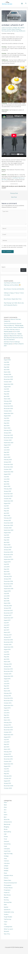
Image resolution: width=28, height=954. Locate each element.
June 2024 (7, 420)
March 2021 (7, 515)
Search (3, 267)
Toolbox (6, 914)
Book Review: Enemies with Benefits (14, 289)
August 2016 (7, 649)
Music (13, 29)
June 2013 (6, 742)
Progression (7, 890)
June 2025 (6, 391)
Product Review (8, 887)
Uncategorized (8, 926)
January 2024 (7, 433)
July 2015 (6, 681)
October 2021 (7, 498)
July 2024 (6, 418)
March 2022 (7, 486)
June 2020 (7, 537)
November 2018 (8, 583)
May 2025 (6, 394)
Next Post (14, 197)
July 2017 (6, 622)
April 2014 (6, 717)
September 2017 (8, 618)
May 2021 (6, 510)
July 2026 (6, 362)
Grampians (7, 848)
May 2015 (6, 686)
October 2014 (7, 703)
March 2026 (7, 372)
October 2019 (7, 557)
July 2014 (6, 710)
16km (5, 805)
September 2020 (8, 530)
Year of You (7, 934)
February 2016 (8, 664)
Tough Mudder (8, 917)
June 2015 (6, 683)
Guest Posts (7, 851)
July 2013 (6, 739)
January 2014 (7, 725)
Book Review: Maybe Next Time (12, 299)
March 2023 (7, 457)
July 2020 (6, 535)
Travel (5, 921)
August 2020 (7, 532)
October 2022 (7, 469)
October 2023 (7, 440)
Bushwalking (7, 831)
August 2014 (7, 708)
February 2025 (8, 401)
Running (4, 31)
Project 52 (6, 892)
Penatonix (18, 29)
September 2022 (8, 471)
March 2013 (7, 749)
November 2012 (8, 759)
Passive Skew (7, 880)
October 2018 (7, 586)
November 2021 (8, 496)
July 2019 (6, 564)
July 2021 (6, 506)
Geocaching (7, 844)
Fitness (6, 836)
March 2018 (7, 603)
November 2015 (8, 671)
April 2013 (6, 747)
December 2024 (8, 406)
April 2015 (6, 688)
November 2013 (8, 729)
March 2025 (7, 398)
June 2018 (6, 596)
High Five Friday (8, 853)
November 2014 (8, 700)
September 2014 (8, 705)
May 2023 (6, 452)
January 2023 (7, 462)
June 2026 (6, 364)
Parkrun (6, 878)
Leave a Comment (7, 27)
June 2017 (6, 625)
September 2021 (8, 501)
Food (5, 839)
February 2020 (8, 547)
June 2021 (6, 508)
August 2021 (7, 503)
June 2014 (6, 712)
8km (5, 817)
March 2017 (7, 632)
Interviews (7, 863)
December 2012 (8, 756)
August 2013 (7, 737)
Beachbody (7, 824)
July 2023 (6, 447)
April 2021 (6, 513)
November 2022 (8, 467)
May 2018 (6, 598)
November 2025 (8, 379)
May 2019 (6, 569)
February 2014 (8, 722)
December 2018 (8, 581)
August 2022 (7, 474)
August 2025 (7, 386)
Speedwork (7, 909)
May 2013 (6, 744)
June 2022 (6, 479)
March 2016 (7, 661)
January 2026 (7, 374)
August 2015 (7, 678)
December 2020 (8, 523)
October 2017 (7, 615)
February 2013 (8, 751)
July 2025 (6, 389)
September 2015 (8, 676)
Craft (5, 834)
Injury (5, 858)
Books (5, 829)
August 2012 (7, 766)
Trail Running (14, 31)
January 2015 (7, 695)
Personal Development (10, 882)
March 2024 (7, 428)
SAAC (5, 904)
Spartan (6, 907)
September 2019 (8, 559)
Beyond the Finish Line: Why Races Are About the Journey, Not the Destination (13, 337)
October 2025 (7, 381)
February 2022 (8, 488)
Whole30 (6, 931)
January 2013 (7, 754)
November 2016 (8, 642)
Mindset (6, 868)
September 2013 (8, 734)
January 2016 (7, 666)
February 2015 (8, 693)
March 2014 (7, 720)
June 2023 (6, 450)
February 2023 (8, 459)
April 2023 (6, 454)
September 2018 (8, 588)
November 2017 (8, 613)
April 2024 (6, 425)
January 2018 (7, 608)
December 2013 (8, 727)
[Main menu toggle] (22, 3)
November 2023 (8, 437)
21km (5, 807)
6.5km (5, 814)
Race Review (7, 895)
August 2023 (7, 445)
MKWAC (6, 870)
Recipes (6, 897)
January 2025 (7, 403)
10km (5, 802)
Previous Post (14, 193)
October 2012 (7, 761)
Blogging (6, 827)
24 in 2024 (17, 331)
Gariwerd (6, 841)
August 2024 (7, 415)
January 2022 (7, 491)
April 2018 (6, 600)
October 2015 (7, 673)
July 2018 (6, 593)
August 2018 (7, 591)
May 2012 (6, 773)
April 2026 (6, 369)
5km (5, 812)
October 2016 (7, 644)
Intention (6, 861)
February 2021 (7, 518)
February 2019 (8, 576)
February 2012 (7, 776)
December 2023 (8, 435)
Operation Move (8, 875)
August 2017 (7, 620)
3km (5, 809)
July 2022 (6, 476)
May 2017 (6, 627)
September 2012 (8, 764)
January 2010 (7, 783)
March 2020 (7, 544)
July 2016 (6, 652)
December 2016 (8, 639)
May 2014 (6, 715)
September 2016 (8, 647)
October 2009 (8, 788)
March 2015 (7, 691)
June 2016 (6, 654)
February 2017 (8, 635)
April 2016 (6, 659)
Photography (7, 885)
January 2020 (7, 549)
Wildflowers (22, 31)
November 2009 (8, 785)
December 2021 (8, 493)
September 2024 (8, 413)
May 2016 (6, 656)
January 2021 (7, 520)
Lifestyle (15, 27)
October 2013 (7, 732)
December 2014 (8, 698)
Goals (5, 846)
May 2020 (6, 540)
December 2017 (8, 610)
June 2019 (6, 566)
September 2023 (8, 442)
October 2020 (8, 527)
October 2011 (7, 778)
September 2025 (8, 384)
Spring (9, 31)
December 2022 (8, 464)
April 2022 (6, 484)
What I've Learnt (8, 929)
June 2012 (6, 771)
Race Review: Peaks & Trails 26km (15, 327)
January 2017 (7, 637)
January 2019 (7, 579)
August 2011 (7, 781)
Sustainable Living (9, 912)
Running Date (8, 902)
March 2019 (7, 574)
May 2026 (6, 367)
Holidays (6, 856)
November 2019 (8, 554)
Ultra (5, 924)
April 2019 (6, 571)
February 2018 (8, 605)
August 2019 (7, 562)
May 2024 (6, 423)
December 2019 (8, 552)
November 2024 (8, 408)
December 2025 (8, 377)
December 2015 (8, 669)
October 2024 (8, 411)
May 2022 (6, 481)
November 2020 (8, 525)
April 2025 (6, 396)
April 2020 (6, 542)
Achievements (8, 822)
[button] (26, 3)
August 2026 (7, 359)
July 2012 (6, 768)
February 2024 (8, 430)
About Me (6, 819)
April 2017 (6, 630)
